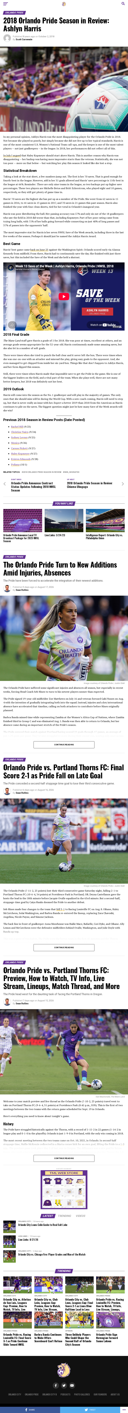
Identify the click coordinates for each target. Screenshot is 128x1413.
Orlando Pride (32, 1394)
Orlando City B (49, 1394)
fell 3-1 (60, 909)
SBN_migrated (71, 472)
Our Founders (100, 1394)
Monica (15, 443)
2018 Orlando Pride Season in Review (42, 472)
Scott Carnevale (24, 39)
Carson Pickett (19, 448)
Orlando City (14, 1394)
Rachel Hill (17, 426)
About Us (115, 1394)
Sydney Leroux (19, 437)
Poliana (15, 464)
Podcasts (65, 1394)
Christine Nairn (19, 432)
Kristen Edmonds (21, 459)
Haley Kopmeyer (20, 453)
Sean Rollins (22, 590)
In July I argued (12, 155)
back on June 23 (39, 249)
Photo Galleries (82, 1394)
